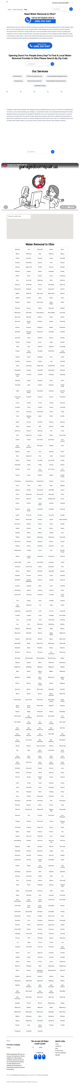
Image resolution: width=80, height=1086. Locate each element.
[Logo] (20, 3)
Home (9, 9)
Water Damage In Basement (35, 81)
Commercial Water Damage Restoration (57, 76)
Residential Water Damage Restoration (56, 81)
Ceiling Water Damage (40, 85)
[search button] (71, 9)
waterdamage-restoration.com (20, 1075)
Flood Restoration (17, 76)
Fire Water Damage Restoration (34, 76)
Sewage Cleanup (18, 81)
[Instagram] (35, 1056)
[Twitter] (39, 1056)
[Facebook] (43, 1056)
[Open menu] (72, 3)
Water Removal (17, 9)
